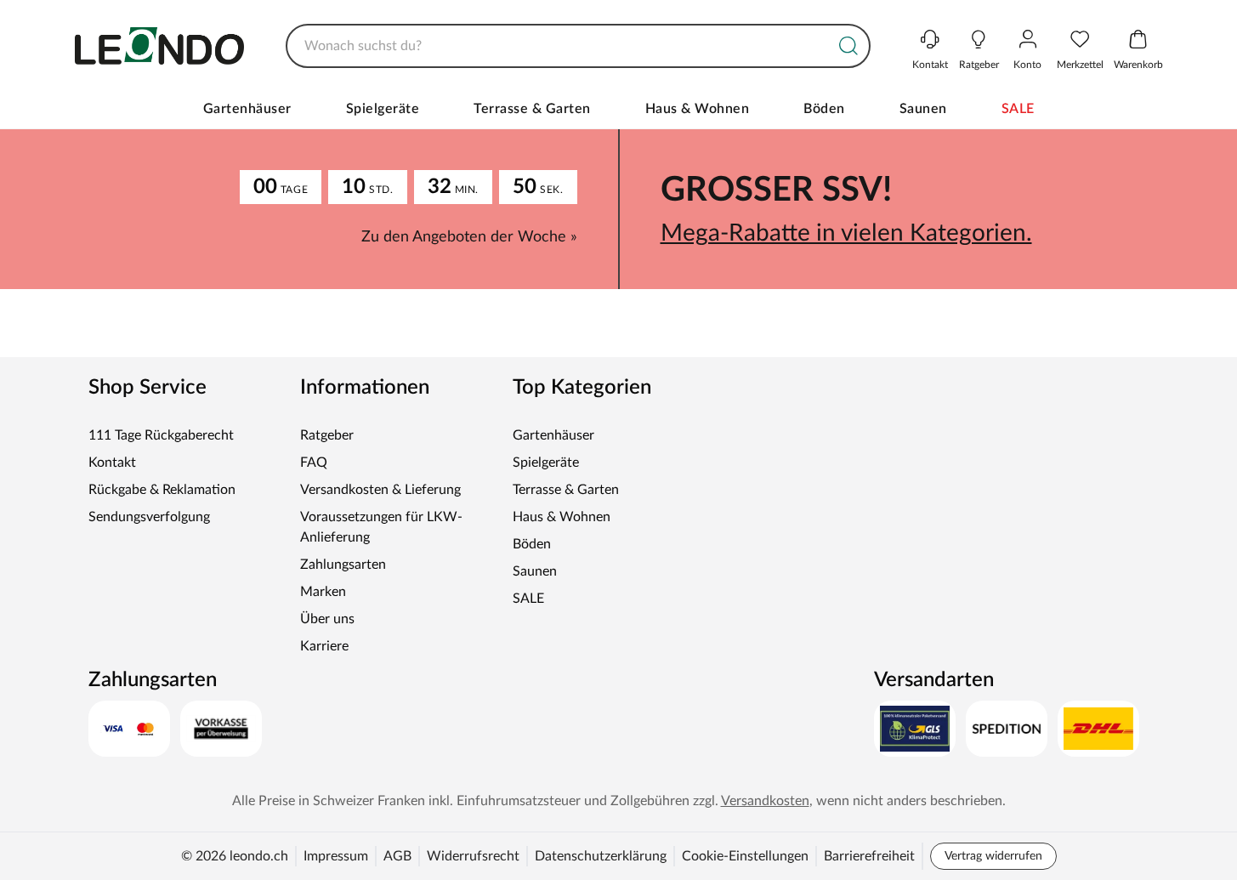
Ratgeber (327, 435)
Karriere (324, 646)
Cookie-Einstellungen (745, 856)
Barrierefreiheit (869, 856)
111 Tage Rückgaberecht (161, 435)
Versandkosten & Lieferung (380, 490)
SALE (1018, 109)
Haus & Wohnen (697, 109)
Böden (824, 109)
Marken (323, 592)
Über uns (327, 619)
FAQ (313, 462)
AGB (397, 856)
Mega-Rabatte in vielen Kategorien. (846, 233)
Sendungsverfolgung (149, 517)
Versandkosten (765, 801)
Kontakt (112, 462)
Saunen (923, 109)
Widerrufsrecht (473, 856)
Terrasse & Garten (532, 109)
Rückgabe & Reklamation (161, 490)
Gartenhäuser (247, 109)
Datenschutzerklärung (601, 856)
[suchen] (848, 46)
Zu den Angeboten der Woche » (469, 237)
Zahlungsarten (343, 564)
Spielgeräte (383, 109)
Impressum (336, 856)
